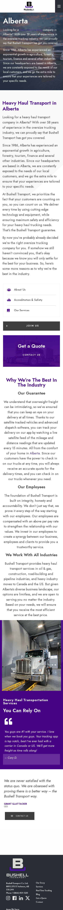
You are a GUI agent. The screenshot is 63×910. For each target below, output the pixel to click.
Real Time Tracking (44, 890)
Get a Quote (41, 898)
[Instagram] (8, 898)
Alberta (35, 453)
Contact (39, 902)
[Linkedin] (21, 898)
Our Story (40, 883)
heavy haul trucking (30, 30)
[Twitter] (27, 898)
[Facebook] (15, 898)
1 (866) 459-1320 (20, 893)
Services (39, 887)
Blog (38, 894)
